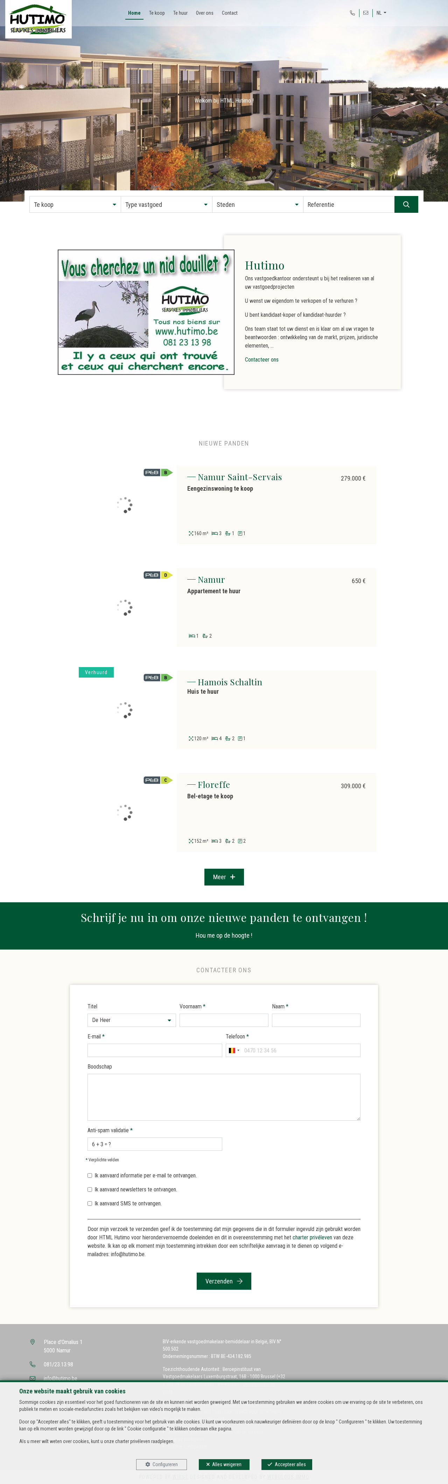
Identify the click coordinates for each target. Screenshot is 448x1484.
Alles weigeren (226, 1464)
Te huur (180, 13)
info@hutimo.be (60, 1378)
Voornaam (192, 1006)
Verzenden (219, 1281)
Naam (280, 1006)
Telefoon (237, 1036)
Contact (230, 13)
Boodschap (100, 1066)
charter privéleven (312, 1237)
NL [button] (380, 13)
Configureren (165, 1464)
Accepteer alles (290, 1464)
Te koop (157, 13)
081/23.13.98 (58, 1364)
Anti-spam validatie (110, 1130)
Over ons (205, 13)
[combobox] (233, 1050)
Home (134, 13)
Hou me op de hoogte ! (224, 935)
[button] (75, 204)
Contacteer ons (262, 359)
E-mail (96, 1036)
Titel (92, 1006)
